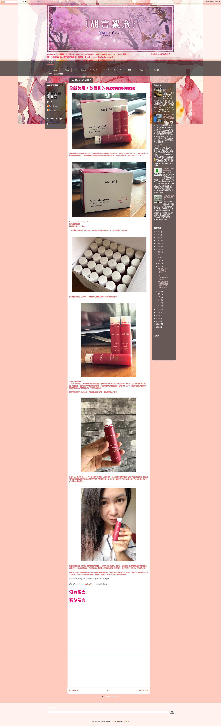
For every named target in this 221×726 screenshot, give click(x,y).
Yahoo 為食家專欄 (153, 70)
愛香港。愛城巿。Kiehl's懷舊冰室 (163, 277)
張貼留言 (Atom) (111, 696)
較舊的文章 (143, 691)
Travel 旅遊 (139, 70)
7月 (159, 266)
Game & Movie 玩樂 (109, 70)
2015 (158, 315)
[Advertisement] (109, 671)
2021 (158, 240)
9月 (159, 261)
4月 (159, 297)
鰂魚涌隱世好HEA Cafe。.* (167, 90)
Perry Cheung (53, 106)
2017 (158, 309)
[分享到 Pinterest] (106, 584)
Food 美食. (93, 70)
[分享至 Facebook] (104, 584)
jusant (114, 721)
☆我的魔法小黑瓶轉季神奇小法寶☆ (168, 197)
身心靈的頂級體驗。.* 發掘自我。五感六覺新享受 (168, 117)
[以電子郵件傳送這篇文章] (97, 584)
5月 (159, 294)
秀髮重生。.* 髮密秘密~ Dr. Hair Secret (168, 170)
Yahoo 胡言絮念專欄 (56, 74)
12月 (160, 252)
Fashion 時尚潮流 (80, 70)
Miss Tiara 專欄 (125, 70)
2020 (158, 243)
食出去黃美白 (159, 145)
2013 (158, 321)
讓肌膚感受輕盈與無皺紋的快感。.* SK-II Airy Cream (163, 284)
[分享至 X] (102, 584)
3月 (159, 300)
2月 (159, 303)
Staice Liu (52, 110)
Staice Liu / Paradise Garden (55, 122)
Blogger (126, 721)
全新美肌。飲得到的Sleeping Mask (163, 270)
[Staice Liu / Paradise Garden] (48, 124)
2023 (158, 235)
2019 (158, 246)
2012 (158, 324)
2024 (158, 232)
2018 (158, 249)
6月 (159, 291)
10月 (160, 258)
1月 (159, 306)
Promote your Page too (53, 126)
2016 (158, 312)
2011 (158, 327)
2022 (158, 238)
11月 (160, 255)
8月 (159, 263)
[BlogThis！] (100, 584)
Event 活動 (65, 70)
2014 (158, 318)
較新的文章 (74, 691)
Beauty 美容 (53, 70)
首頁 (50, 62)
